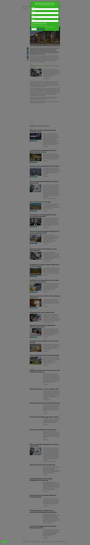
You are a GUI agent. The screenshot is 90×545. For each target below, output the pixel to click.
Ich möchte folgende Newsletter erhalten (39, 23)
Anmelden (34, 29)
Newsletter (5, 541)
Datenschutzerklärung (41, 27)
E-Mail (33, 15)
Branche (33, 19)
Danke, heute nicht (40, 29)
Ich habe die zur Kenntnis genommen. (43, 27)
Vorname (33, 7)
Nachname (33, 11)
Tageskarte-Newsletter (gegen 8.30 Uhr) (40, 25)
